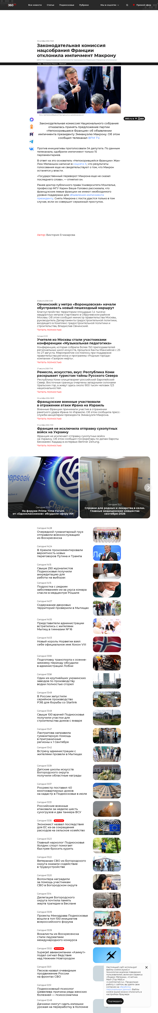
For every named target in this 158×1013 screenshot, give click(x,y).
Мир (39, 64)
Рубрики (84, 5)
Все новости (35, 5)
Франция (62, 64)
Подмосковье (66, 5)
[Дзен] (134, 118)
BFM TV (93, 138)
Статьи (50, 5)
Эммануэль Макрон (50, 64)
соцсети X (80, 163)
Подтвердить (115, 1001)
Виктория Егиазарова (60, 234)
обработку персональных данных (118, 988)
